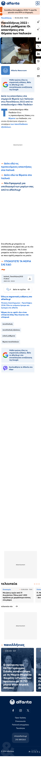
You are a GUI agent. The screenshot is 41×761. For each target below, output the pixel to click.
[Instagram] (20, 710)
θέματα (12, 118)
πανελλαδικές (8, 324)
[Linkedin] (38, 53)
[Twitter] (38, 46)
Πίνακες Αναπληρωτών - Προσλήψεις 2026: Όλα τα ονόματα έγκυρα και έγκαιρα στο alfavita (16, 305)
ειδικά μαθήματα (9, 336)
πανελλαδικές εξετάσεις (11, 330)
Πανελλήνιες (6, 18)
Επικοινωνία (20, 721)
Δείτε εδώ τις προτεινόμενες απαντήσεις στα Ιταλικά (16, 167)
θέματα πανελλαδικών (11, 342)
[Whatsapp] (38, 68)
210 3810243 (20, 739)
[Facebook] (38, 38)
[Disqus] (20, 407)
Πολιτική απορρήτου (20, 725)
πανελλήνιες (14, 645)
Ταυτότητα (20, 728)
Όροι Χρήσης (20, 718)
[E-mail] (38, 76)
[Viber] (38, 61)
